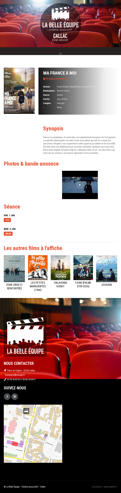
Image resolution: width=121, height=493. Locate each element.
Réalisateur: (49, 90)
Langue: (47, 103)
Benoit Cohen (63, 90)
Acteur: (47, 86)
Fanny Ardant (63, 86)
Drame (60, 95)
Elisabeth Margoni (91, 86)
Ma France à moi (60, 73)
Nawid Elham (76, 86)
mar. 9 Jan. (10, 229)
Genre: (46, 95)
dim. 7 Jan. (9, 215)
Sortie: (46, 99)
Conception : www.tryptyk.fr (104, 486)
